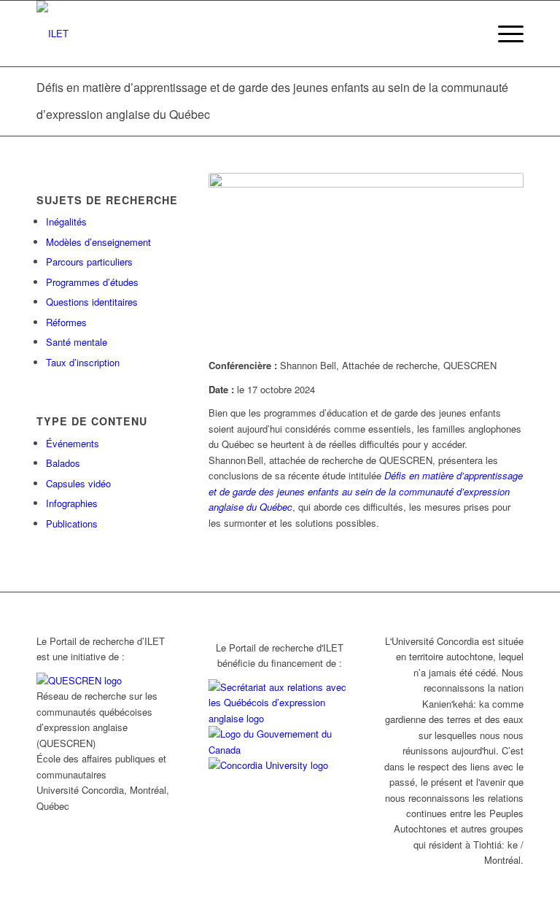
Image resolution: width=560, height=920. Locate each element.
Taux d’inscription (83, 362)
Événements (72, 443)
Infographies (72, 503)
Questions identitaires (92, 302)
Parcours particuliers (89, 261)
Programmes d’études (92, 282)
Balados (63, 463)
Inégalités (66, 221)
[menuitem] (469, 33)
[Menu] (503, 33)
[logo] (52, 33)
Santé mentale (76, 342)
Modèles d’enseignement (98, 242)
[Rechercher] (469, 33)
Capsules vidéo (78, 483)
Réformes (66, 322)
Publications (72, 523)
